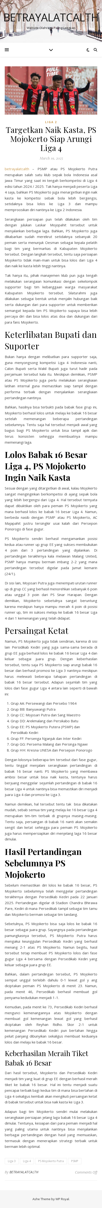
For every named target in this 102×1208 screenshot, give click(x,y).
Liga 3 (12, 1161)
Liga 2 (51, 122)
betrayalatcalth (17, 168)
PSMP (74, 1161)
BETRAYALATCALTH (24, 1172)
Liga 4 (27, 1161)
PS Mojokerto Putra (51, 1161)
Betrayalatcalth (51, 17)
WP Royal (62, 1199)
